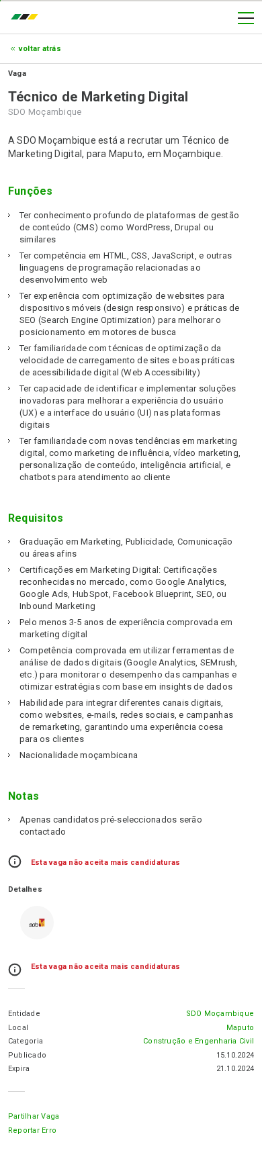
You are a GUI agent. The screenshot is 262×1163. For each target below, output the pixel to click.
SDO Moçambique (220, 1013)
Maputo (240, 1027)
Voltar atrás (40, 48)
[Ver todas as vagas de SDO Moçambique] (37, 922)
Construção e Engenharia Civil (198, 1041)
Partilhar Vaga (33, 1116)
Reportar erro (32, 1130)
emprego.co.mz (27, 18)
